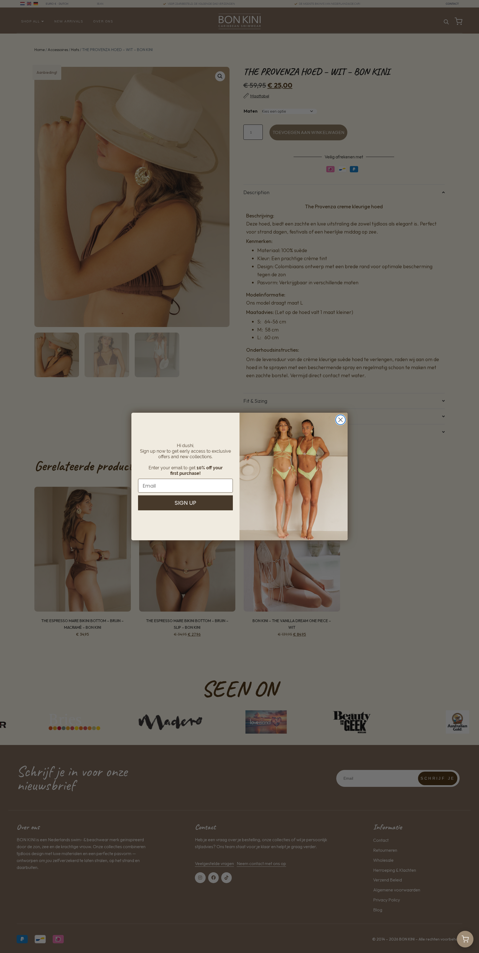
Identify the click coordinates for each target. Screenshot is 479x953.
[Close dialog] (340, 420)
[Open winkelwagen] (465, 939)
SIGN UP (185, 503)
